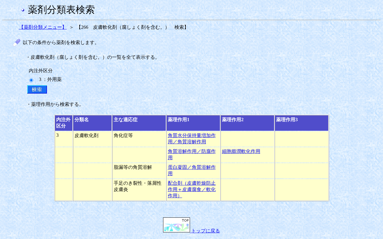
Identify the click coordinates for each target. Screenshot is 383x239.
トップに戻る (205, 230)
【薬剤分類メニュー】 (43, 27)
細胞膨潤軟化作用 (241, 151)
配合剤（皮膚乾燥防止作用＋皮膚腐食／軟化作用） (192, 189)
